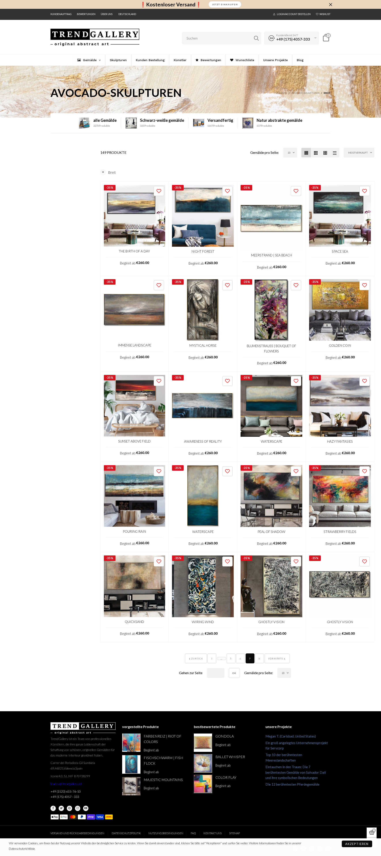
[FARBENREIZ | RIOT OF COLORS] (131, 743)
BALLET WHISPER (230, 756)
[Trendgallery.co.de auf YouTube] (85, 808)
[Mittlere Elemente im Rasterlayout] (306, 152)
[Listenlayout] (334, 152)
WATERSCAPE (271, 441)
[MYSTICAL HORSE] (203, 310)
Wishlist (325, 14)
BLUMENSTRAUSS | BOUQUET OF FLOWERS (271, 348)
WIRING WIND (203, 622)
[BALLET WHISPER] (203, 763)
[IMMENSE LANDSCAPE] (134, 310)
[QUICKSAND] (134, 586)
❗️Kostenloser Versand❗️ (171, 4)
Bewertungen (86, 14)
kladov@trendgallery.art (66, 784)
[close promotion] (330, 4)
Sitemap (234, 833)
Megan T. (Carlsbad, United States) (290, 736)
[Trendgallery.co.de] (94, 37)
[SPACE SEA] (340, 216)
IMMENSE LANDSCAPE (134, 345)
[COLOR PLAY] (203, 784)
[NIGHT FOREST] (203, 216)
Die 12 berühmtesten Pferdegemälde (292, 784)
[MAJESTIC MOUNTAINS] (131, 786)
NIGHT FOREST (203, 251)
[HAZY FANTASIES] (340, 406)
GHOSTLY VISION (271, 622)
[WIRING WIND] (203, 586)
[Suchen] (256, 38)
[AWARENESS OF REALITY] (203, 406)
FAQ (193, 833)
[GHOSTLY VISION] (271, 586)
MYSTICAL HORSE (203, 345)
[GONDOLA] (203, 743)
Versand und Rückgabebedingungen (77, 833)
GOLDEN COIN (340, 345)
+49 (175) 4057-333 (293, 39)
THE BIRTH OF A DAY (134, 251)
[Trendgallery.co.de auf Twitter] (61, 808)
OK (234, 673)
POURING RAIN (134, 531)
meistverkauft (358, 152)
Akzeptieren (357, 844)
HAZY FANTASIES (340, 441)
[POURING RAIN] (134, 496)
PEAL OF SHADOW (271, 532)
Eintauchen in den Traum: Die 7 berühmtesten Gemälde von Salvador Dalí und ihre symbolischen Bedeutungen (295, 772)
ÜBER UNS (106, 14)
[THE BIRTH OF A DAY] (134, 215)
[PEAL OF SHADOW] (271, 496)
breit (112, 172)
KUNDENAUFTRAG (61, 14)
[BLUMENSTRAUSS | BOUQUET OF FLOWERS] (271, 310)
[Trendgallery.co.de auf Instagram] (77, 808)
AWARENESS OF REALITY (203, 441)
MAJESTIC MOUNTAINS (163, 779)
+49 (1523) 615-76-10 (65, 791)
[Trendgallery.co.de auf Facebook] (53, 808)
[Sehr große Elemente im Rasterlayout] (325, 152)
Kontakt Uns (213, 833)
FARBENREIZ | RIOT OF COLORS (162, 739)
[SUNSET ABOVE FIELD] (134, 405)
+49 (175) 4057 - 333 (64, 797)
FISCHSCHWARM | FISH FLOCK (163, 760)
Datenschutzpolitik (126, 833)
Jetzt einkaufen (225, 4)
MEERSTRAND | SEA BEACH (271, 255)
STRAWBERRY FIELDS (340, 532)
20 (289, 152)
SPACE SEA (340, 251)
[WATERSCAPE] (271, 406)
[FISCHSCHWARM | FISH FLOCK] (131, 764)
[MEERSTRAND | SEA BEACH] (271, 218)
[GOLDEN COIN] (340, 310)
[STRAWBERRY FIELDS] (340, 496)
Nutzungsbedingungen (165, 833)
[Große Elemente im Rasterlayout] (315, 152)
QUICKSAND (134, 622)
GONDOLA (224, 736)
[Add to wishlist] (159, 191)
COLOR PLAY (225, 777)
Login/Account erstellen (294, 14)
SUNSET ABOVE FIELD (134, 441)
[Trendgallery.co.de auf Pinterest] (69, 808)
